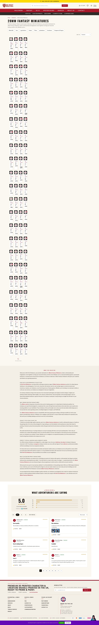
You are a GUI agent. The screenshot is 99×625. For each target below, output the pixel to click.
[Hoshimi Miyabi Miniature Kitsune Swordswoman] (16, 70)
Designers (47, 13)
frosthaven (49, 30)
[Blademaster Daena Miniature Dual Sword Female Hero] (25, 57)
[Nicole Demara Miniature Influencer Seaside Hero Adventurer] (25, 282)
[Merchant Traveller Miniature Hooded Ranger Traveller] (25, 216)
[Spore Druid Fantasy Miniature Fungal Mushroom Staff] (25, 323)
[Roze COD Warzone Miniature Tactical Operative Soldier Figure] (16, 282)
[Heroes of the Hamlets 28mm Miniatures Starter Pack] (11, 203)
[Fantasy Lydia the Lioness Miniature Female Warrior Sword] (20, 242)
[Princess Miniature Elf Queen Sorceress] (11, 136)
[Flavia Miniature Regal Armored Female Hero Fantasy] (11, 282)
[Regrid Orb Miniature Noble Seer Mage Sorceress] (20, 255)
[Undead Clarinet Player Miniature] (16, 229)
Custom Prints (37, 13)
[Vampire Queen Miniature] (16, 255)
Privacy (10, 611)
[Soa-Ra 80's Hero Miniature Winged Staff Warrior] (16, 123)
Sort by (78, 34)
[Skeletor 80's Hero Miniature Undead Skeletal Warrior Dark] (16, 110)
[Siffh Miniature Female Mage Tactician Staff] (11, 296)
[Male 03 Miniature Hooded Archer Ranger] (25, 110)
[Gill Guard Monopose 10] (11, 57)
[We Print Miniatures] (8, 5)
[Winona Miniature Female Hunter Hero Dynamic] (20, 350)
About (9, 605)
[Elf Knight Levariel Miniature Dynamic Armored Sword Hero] (16, 309)
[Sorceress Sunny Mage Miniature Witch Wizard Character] (16, 336)
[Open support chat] (93, 619)
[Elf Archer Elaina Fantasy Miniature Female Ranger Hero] (11, 163)
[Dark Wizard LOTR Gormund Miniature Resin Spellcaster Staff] (25, 177)
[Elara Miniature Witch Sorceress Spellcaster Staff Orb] (11, 323)
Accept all (61, 622)
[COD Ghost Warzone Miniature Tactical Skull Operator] (16, 97)
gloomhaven (42, 30)
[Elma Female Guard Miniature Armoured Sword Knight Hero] (20, 57)
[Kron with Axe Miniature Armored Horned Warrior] (11, 309)
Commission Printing (30, 609)
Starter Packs (28, 605)
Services (10, 603)
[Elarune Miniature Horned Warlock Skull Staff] (25, 296)
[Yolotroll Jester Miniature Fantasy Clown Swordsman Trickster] (16, 350)
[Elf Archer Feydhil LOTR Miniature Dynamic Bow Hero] (25, 229)
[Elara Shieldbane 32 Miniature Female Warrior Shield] (20, 296)
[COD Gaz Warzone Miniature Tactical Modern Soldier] (20, 190)
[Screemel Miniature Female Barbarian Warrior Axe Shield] (16, 84)
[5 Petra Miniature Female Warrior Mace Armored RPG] (25, 190)
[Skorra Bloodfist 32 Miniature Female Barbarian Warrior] (11, 110)
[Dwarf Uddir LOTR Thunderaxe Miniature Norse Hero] (25, 309)
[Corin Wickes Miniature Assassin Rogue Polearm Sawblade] (20, 282)
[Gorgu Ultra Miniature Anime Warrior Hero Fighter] (20, 203)
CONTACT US (44, 607)
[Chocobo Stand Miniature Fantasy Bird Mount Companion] (16, 203)
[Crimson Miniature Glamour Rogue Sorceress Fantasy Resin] (25, 203)
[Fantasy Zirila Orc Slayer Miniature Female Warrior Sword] (16, 149)
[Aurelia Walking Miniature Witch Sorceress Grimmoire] (20, 70)
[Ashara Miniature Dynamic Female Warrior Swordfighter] (16, 269)
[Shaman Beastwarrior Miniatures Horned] (16, 43)
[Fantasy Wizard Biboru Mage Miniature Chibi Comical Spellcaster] (20, 309)
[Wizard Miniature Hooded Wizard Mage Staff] (11, 269)
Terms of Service (12, 609)
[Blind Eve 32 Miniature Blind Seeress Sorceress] (20, 84)
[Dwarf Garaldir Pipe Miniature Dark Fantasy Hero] (25, 70)
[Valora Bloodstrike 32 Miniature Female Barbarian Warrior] (20, 110)
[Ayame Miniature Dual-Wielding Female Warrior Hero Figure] (20, 177)
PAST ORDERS (44, 601)
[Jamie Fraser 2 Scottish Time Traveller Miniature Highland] (20, 136)
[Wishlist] (87, 5)
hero (17, 30)
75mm (35, 30)
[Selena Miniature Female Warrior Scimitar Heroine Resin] (16, 163)
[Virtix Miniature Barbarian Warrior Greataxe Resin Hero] (20, 216)
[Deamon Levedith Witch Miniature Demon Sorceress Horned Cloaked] (11, 177)
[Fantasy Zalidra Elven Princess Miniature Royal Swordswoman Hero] (25, 350)
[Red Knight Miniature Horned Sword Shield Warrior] (11, 229)
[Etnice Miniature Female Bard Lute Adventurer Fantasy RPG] (11, 123)
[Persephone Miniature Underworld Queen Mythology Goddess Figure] (11, 255)
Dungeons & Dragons (59, 30)
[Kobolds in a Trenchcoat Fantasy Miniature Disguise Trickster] (25, 163)
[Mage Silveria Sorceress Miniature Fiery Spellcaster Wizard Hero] (11, 84)
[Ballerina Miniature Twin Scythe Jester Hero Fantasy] (11, 149)
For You (28, 13)
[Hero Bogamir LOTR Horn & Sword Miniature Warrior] (16, 190)
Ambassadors (11, 601)
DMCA (9, 607)
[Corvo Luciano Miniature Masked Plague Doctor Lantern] (20, 229)
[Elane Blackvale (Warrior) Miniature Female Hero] (20, 43)
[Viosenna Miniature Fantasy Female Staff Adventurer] (11, 216)
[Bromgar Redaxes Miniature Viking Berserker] (16, 323)
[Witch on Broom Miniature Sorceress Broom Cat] (16, 57)
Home (9, 17)
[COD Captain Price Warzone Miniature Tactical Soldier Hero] (25, 136)
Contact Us (28, 603)
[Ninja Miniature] (11, 97)
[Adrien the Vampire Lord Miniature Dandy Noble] (25, 97)
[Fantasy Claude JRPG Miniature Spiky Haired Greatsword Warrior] (11, 336)
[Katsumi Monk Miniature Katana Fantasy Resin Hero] (16, 136)
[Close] (98, 622)
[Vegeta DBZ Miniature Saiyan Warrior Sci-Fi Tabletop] (16, 216)
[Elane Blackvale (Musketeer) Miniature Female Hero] (25, 43)
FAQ (25, 601)
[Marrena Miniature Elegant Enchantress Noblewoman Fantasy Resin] (11, 350)
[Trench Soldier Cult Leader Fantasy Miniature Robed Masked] (25, 255)
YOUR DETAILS (44, 605)
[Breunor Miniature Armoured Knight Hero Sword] (11, 190)
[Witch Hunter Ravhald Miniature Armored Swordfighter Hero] (20, 149)
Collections (14, 17)
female (30, 30)
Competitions (57, 13)
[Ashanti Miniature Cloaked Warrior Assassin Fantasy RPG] (20, 269)
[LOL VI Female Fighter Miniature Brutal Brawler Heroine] (20, 336)
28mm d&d (11, 30)
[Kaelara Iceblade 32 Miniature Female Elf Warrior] (11, 70)
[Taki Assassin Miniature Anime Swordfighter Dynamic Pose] (16, 242)
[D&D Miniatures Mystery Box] (11, 43)
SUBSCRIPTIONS (45, 603)
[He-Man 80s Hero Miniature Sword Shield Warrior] (25, 84)
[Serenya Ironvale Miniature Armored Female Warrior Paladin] (25, 149)
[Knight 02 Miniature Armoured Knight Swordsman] (25, 242)
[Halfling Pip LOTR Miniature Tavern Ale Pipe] (25, 336)
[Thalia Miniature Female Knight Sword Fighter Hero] (16, 296)
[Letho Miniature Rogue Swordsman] (25, 123)
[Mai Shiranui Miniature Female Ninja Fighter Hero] (20, 163)
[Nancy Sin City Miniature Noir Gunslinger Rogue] (20, 97)
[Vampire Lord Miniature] (11, 242)
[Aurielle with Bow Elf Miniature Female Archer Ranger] (25, 269)
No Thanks (68, 622)
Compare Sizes (69, 13)
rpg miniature (23, 30)
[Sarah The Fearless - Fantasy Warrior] (20, 323)
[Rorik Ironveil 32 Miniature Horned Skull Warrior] (20, 123)
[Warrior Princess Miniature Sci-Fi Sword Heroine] (16, 177)
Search (65, 5)
